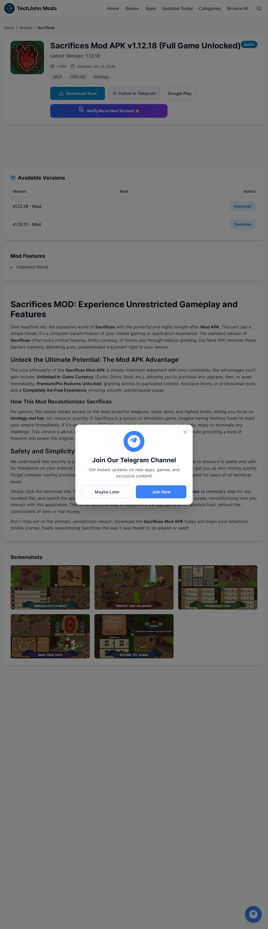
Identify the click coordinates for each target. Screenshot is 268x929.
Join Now (161, 491)
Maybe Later (107, 491)
